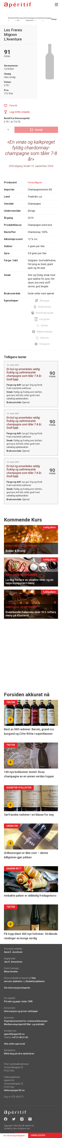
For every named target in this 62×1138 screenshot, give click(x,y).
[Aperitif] (17, 5)
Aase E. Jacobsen (13, 952)
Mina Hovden (11, 971)
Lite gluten (44, 319)
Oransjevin (44, 344)
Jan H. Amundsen (13, 962)
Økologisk (44, 300)
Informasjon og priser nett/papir (21, 1011)
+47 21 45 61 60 (20, 1037)
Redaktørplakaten (35, 981)
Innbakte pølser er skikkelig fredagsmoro (30, 895)
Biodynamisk (44, 307)
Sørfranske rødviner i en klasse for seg (29, 814)
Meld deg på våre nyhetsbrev (19, 1053)
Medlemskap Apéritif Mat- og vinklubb (24, 1024)
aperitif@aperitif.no (14, 1034)
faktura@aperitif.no (14, 1090)
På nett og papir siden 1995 (18, 1001)
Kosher (44, 325)
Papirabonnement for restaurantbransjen (25, 1021)
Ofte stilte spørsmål (14, 1044)
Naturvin (44, 338)
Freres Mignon (35, 182)
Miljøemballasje (44, 331)
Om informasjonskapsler (17, 987)
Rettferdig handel (44, 313)
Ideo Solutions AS (21, 1128)
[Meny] (56, 4)
